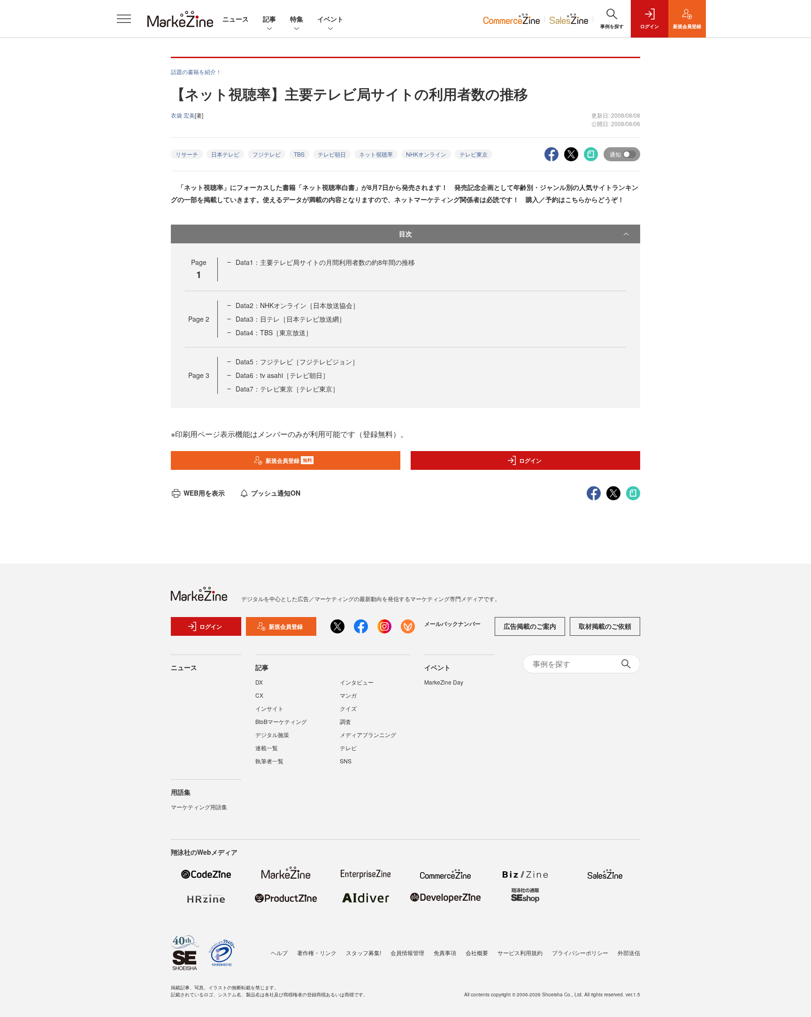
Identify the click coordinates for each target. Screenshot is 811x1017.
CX (259, 695)
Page (198, 319)
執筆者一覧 (269, 761)
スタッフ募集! (363, 953)
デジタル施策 (272, 734)
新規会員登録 (289, 460)
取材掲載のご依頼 (605, 626)
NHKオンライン (426, 154)
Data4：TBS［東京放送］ (274, 332)
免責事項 (445, 953)
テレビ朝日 (332, 154)
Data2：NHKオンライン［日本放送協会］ (297, 305)
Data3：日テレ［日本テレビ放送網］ (290, 319)
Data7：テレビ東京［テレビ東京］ (287, 388)
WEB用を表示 (204, 492)
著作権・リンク (317, 953)
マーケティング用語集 (199, 807)
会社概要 (477, 953)
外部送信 (629, 953)
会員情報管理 (407, 953)
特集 (296, 18)
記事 (269, 18)
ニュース (235, 18)
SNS (346, 761)
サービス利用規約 (520, 953)
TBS (299, 154)
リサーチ (187, 154)
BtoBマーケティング (281, 721)
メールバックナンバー (452, 623)
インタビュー (357, 682)
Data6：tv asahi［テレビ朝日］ (282, 375)
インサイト (269, 708)
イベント (330, 18)
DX (259, 682)
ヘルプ (279, 953)
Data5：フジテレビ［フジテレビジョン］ (297, 361)
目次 (405, 233)
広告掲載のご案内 (530, 626)
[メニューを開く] (124, 19)
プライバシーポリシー (580, 953)
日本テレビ (225, 154)
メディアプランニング (368, 734)
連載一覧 (266, 748)
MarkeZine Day (443, 682)
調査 (345, 721)
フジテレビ (266, 154)
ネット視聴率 (376, 154)
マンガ (348, 695)
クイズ (348, 708)
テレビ (348, 748)
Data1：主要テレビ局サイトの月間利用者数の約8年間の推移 (325, 262)
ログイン (530, 460)
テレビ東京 (473, 154)
